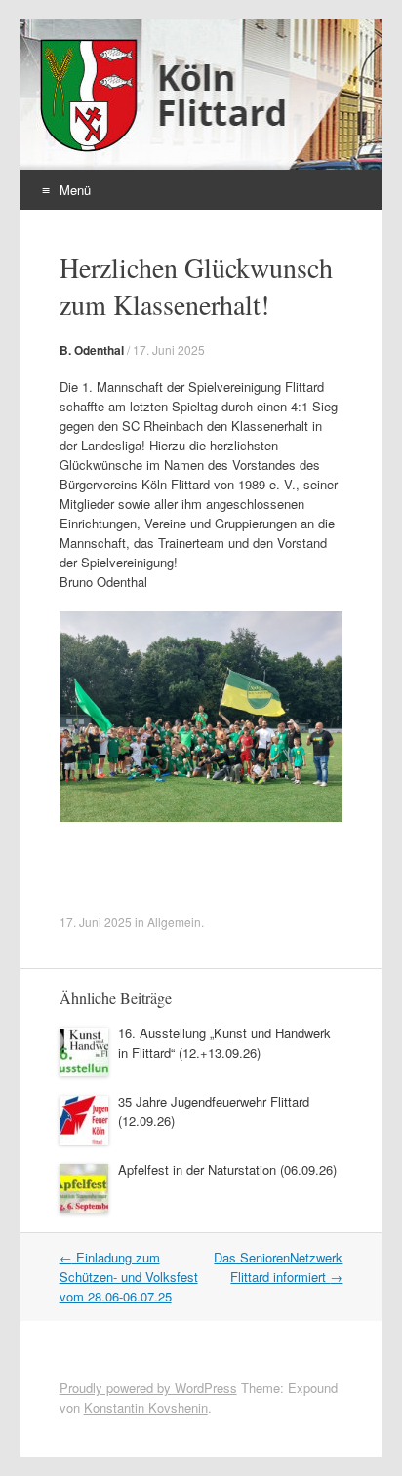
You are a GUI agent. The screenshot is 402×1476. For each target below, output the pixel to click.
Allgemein (174, 921)
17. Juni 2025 (169, 349)
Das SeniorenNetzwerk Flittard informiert (278, 1267)
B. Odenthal (92, 350)
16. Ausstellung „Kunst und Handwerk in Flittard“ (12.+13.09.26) (224, 1043)
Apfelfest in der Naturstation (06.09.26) (227, 1169)
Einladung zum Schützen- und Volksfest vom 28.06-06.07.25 (129, 1276)
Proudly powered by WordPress (148, 1388)
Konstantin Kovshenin (146, 1407)
